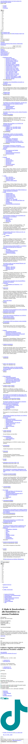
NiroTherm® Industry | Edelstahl (12, 64)
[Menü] (2, 31)
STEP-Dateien (9, 424)
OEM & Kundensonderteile (9, 317)
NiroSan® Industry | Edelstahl (12, 60)
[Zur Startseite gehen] (5, 32)
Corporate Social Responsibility (9, 473)
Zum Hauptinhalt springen (6, 1)
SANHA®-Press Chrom (11, 196)
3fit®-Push (8, 249)
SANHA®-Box (6, 93)
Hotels (7, 530)
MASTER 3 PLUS (7, 84)
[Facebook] (1, 699)
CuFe (4, 234)
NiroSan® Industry (10, 160)
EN (3, 13)
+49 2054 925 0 (6, 660)
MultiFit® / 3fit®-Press (10, 266)
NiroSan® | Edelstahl (10, 58)
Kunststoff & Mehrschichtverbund (13, 381)
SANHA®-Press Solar (10, 195)
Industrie (5, 330)
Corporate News (9, 437)
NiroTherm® (8, 163)
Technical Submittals (10, 426)
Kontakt (4, 5)
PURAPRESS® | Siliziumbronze (12, 65)
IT (2, 17)
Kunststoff (5, 265)
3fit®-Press (8, 220)
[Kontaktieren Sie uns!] (15, 526)
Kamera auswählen (5, 623)
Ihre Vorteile (5, 489)
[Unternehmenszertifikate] (15, 511)
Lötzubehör (8, 130)
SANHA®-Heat (6, 105)
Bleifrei (7, 495)
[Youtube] (5, 699)
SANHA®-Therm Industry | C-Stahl (13, 76)
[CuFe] (15, 247)
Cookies (5, 694)
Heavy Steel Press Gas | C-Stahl (12, 73)
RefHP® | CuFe (9, 129)
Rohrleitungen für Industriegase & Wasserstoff (15, 333)
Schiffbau (8, 536)
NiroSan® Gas (9, 159)
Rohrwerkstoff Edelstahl (11, 377)
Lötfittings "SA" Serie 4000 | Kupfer (13, 127)
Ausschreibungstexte (10, 406)
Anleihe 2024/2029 (7, 430)
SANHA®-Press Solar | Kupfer (12, 69)
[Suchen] (2, 35)
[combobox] (7, 47)
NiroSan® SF (8, 161)
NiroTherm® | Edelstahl (11, 63)
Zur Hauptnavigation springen (11, 2)
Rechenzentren (6, 322)
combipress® (8, 497)
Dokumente (5, 451)
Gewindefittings (6, 137)
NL (3, 19)
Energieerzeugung (9, 538)
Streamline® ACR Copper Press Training (11, 398)
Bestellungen (3, 44)
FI (2, 14)
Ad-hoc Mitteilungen (10, 438)
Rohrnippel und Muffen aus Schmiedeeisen (15, 142)
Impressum (5, 690)
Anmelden (3, 42)
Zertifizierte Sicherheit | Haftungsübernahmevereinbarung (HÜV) (14, 493)
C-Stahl (4, 175)
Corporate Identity (7, 486)
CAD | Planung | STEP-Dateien (12, 405)
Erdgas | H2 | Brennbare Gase (9, 363)
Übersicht (3, 43)
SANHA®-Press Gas (10, 194)
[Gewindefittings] (15, 147)
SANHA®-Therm (9, 179)
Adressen (15, 43)
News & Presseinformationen (9, 513)
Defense (5, 370)
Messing (5, 248)
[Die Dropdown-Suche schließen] (20, 46)
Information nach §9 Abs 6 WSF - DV (11, 462)
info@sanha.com (6, 661)
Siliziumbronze (6, 217)
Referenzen (5, 528)
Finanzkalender (6, 445)
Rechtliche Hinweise (7, 695)
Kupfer (4, 192)
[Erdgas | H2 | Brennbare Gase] (15, 369)
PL (2, 21)
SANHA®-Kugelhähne (8, 114)
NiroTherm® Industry (10, 164)
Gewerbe (8, 531)
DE (3, 12)
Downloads (5, 8)
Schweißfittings (9, 151)
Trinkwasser (5, 287)
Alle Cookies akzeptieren (12, 741)
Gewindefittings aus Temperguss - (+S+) (14, 141)
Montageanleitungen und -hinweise (13, 422)
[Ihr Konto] (2, 37)
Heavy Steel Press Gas (10, 178)
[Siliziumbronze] (15, 233)
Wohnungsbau (9, 537)
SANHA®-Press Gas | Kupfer (12, 68)
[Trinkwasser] (7, 300)
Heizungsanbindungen (10, 108)
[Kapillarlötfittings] (15, 136)
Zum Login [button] (3, 635)
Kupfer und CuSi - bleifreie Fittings (13, 379)
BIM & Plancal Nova (10, 407)
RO (3, 22)
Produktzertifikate (9, 421)
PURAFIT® (8, 221)
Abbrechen (3, 624)
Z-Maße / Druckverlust (10, 423)
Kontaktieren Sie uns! (7, 522)
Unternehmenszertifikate (8, 500)
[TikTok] (14, 730)
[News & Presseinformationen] (15, 521)
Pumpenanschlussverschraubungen (13, 152)
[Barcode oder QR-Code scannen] (14, 46)
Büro (7, 532)
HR (3, 18)
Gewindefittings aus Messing (12, 139)
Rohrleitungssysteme (7, 57)
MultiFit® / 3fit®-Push (10, 268)
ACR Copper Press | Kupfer (11, 71)
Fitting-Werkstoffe (7, 376)
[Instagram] (3, 699)
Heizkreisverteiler (9, 107)
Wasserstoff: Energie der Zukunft (12, 335)
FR (2, 16)
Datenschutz (5, 692)
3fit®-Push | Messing (10, 78)
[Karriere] (13, 559)
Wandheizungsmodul (10, 106)
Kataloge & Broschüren (10, 419)
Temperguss (5, 283)
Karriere (5, 6)
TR (3, 29)
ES (2, 26)
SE (2, 25)
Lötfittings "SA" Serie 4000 (11, 199)
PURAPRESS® (9, 219)
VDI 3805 (8, 408)
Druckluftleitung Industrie (11, 331)
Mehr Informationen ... (17, 740)
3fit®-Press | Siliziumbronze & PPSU (13, 77)
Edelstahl (5, 157)
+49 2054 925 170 (7, 667)
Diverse (4, 149)
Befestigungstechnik (10, 153)
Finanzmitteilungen (7, 436)
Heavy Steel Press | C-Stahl (11, 72)
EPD (7, 427)
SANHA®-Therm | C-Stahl (11, 75)
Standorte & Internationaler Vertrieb (10, 542)
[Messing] (15, 264)
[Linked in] (8, 699)
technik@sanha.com (7, 668)
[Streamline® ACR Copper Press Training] (15, 402)
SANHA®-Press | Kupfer (11, 66)
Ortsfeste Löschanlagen (8, 344)
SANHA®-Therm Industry (11, 180)
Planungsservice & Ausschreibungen (10, 404)
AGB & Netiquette (7, 693)
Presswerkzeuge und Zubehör (12, 150)
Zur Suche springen (16, 1)
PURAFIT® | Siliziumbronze (12, 138)
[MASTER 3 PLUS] (6, 92)
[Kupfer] (15, 216)
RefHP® (7, 235)
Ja (1, 644)
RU (3, 23)
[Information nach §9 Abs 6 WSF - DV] (15, 471)
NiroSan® (8, 158)
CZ (3, 27)
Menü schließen (6, 562)
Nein (4, 644)
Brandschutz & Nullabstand (11, 494)
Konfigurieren (3, 741)
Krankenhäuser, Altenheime (11, 529)
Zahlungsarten (20, 43)
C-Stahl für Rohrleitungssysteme (12, 378)
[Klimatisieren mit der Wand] (15, 316)
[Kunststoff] (15, 282)
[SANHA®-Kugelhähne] (15, 124)
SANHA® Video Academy (9, 385)
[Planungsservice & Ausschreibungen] (15, 416)
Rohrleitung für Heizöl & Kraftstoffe (13, 332)
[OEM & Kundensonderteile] (14, 321)
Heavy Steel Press (9, 177)
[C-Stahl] (15, 191)
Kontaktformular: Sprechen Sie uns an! (9, 653)
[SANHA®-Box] (15, 103)
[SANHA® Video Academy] (15, 397)
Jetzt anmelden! (4, 652)
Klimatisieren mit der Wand (8, 312)
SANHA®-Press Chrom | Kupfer (12, 70)
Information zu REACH (11, 382)
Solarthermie (5, 356)
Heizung (5, 301)
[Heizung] (15, 310)
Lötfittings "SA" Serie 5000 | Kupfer (13, 128)
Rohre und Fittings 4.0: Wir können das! (14, 491)
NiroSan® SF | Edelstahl (11, 62)
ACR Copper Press (10, 198)
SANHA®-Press (9, 193)
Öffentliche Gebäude (10, 535)
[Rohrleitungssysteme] (15, 83)
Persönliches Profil (9, 43)
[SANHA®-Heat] (15, 113)
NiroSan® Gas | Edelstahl (11, 59)
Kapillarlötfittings (6, 125)
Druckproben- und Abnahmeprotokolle (14, 420)
